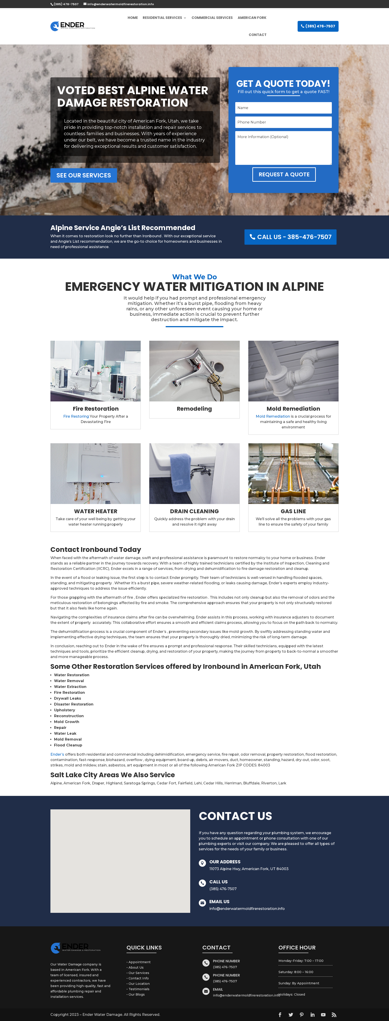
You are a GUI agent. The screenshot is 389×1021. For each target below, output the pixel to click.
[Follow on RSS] (334, 1014)
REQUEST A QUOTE (284, 174)
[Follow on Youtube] (323, 1014)
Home (133, 17)
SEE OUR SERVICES (84, 175)
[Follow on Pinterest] (301, 1014)
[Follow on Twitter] (290, 1014)
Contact (258, 34)
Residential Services (162, 17)
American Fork (252, 17)
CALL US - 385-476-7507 (294, 237)
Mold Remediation (273, 416)
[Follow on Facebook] (280, 1014)
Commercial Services (212, 17)
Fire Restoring (76, 416)
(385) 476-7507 (320, 26)
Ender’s (57, 754)
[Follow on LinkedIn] (312, 1014)
